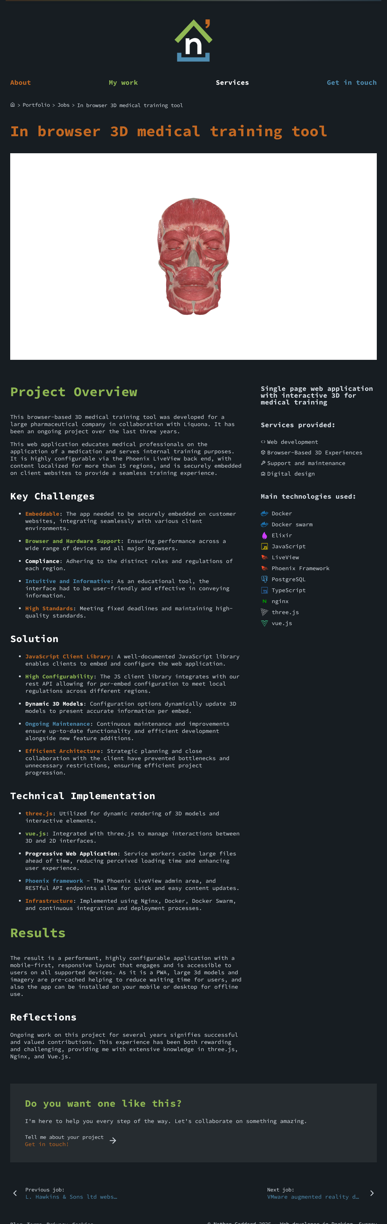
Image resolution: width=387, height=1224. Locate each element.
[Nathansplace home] (193, 41)
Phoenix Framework (301, 568)
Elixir (282, 535)
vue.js (282, 623)
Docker (282, 513)
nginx (280, 601)
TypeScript (289, 590)
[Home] (12, 105)
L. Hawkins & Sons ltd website (74, 1196)
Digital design (291, 473)
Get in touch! (47, 1144)
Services (232, 82)
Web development (292, 441)
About (20, 82)
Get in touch (352, 82)
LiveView (285, 557)
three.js (285, 612)
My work (123, 82)
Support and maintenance (306, 463)
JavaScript (289, 546)
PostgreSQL (289, 579)
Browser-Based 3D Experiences (314, 452)
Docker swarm (292, 524)
